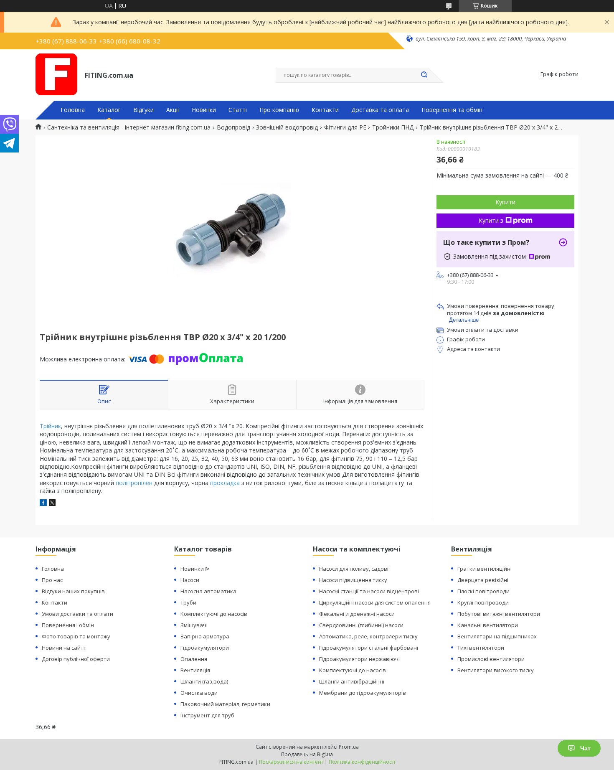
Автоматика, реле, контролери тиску (368, 636)
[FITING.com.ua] (56, 74)
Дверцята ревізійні (482, 580)
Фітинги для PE (345, 127)
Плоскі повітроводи (483, 591)
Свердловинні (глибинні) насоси (361, 625)
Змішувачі (194, 625)
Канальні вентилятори (487, 625)
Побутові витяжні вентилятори (498, 614)
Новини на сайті (63, 647)
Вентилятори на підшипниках (497, 636)
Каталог (109, 110)
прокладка (225, 483)
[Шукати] (424, 75)
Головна (73, 110)
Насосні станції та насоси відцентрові (369, 591)
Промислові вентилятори (491, 659)
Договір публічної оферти (76, 659)
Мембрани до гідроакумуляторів (362, 692)
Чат (585, 748)
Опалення (193, 659)
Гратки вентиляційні (484, 568)
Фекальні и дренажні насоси (357, 614)
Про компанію (279, 110)
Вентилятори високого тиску (495, 670)
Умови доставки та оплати (77, 614)
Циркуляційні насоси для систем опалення (375, 602)
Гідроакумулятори (204, 647)
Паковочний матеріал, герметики (225, 704)
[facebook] (43, 504)
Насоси (189, 580)
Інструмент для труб (207, 715)
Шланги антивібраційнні (351, 681)
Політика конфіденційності (362, 761)
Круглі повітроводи (483, 602)
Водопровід (233, 127)
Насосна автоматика (208, 591)
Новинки (204, 110)
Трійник (50, 426)
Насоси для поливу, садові (353, 568)
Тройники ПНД (393, 127)
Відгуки (143, 110)
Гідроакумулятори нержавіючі (359, 659)
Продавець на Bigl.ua (307, 754)
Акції (172, 110)
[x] (52, 504)
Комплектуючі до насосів (213, 614)
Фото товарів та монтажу (76, 636)
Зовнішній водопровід (287, 127)
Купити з (491, 220)
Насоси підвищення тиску (353, 580)
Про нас (52, 580)
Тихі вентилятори (480, 647)
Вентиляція (195, 670)
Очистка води (199, 692)
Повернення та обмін (451, 110)
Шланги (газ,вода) (204, 681)
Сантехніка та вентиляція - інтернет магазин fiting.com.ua (129, 127)
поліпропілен (134, 483)
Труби (188, 602)
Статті (237, 110)
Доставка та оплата (380, 110)
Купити (505, 202)
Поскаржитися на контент (291, 761)
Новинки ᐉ (194, 568)
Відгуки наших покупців (73, 591)
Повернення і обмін (68, 625)
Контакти (325, 110)
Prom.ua (349, 746)
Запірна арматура (204, 636)
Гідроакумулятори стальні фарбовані (368, 647)
